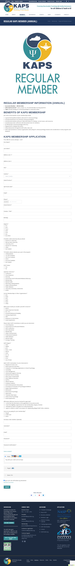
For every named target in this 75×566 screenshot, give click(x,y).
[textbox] (13, 201)
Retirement (8, 390)
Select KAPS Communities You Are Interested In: (16, 363)
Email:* (5, 193)
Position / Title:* (8, 211)
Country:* (6, 174)
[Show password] (69, 441)
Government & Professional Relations (14, 326)
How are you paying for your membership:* (15, 411)
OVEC (6, 353)
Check (6, 416)
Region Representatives (11, 388)
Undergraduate (9, 253)
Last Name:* (7, 148)
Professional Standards (11, 335)
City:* (5, 167)
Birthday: (6, 217)
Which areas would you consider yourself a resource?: (17, 306)
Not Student (8, 249)
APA (6, 295)
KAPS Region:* (7, 343)
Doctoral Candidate (10, 260)
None (6, 301)
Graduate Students (10, 383)
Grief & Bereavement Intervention (14, 385)
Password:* (7, 438)
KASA (6, 296)
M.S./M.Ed (7, 235)
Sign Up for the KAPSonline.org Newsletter (15, 480)
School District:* (8, 205)
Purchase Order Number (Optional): (13, 419)
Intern (6, 258)
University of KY (9, 244)
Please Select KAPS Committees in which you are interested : (19, 323)
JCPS (6, 348)
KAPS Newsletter (9, 330)
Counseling (8, 369)
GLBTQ (7, 380)
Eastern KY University (10, 240)
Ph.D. (6, 232)
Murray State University (11, 242)
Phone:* (6, 199)
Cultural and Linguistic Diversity (13, 373)
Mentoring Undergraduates (12, 283)
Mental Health (9, 282)
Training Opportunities (46, 524)
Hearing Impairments (10, 315)
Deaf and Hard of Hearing (11, 375)
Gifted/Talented (9, 381)
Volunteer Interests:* (9, 271)
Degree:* (6, 224)
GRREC (7, 346)
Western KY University (11, 245)
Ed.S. (6, 227)
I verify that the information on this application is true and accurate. (22, 403)
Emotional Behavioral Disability (13, 313)
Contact (43, 529)
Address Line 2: (7, 161)
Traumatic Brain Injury (10, 395)
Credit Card (8, 414)
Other (6, 247)
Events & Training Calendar (45, 520)
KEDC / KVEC (8, 350)
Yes (6, 267)
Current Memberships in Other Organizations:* (15, 293)
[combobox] (6, 201)
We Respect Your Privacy (9, 482)
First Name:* (7, 142)
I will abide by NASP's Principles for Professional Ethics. (19, 406)
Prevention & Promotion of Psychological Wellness (18, 386)
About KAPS (44, 512)
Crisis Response (9, 275)
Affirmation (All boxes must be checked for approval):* (17, 401)
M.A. (6, 234)
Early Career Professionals (12, 376)
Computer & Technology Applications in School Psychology (20, 368)
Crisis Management (10, 371)
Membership (8, 280)
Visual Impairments (10, 320)
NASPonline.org (44, 532)
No (6, 268)
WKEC (6, 356)
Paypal (7, 413)
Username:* (7, 426)
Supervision (8, 393)
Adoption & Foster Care (11, 364)
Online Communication (10, 333)
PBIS (6, 316)
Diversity (7, 277)
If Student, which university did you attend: (14, 239)
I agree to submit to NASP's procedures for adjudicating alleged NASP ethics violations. (27, 408)
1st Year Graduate (10, 255)
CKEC (6, 344)
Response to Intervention (11, 318)
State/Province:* (8, 180)
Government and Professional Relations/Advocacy (18, 278)
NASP (6, 300)
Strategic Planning (9, 340)
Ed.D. (6, 230)
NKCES (7, 351)
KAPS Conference (9, 328)
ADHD (7, 308)
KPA (6, 298)
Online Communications (11, 285)
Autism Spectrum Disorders (12, 366)
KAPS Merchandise (45, 526)
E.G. (6, 225)
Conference (8, 273)
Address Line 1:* (8, 155)
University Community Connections (14, 288)
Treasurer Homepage (46, 510)
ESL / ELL (7, 311)
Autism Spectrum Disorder (12, 310)
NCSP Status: (7, 265)
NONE (7, 290)
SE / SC (7, 355)
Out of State (8, 360)
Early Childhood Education (11, 378)
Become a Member (45, 515)
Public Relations (9, 287)
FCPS (6, 358)
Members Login (44, 517)
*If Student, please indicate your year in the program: (17, 252)
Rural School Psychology (11, 391)
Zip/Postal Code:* (8, 186)
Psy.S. (6, 229)
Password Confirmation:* (10, 445)
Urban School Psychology (11, 396)
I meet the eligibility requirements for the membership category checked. (23, 405)
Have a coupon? (8, 451)
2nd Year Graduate (10, 257)
